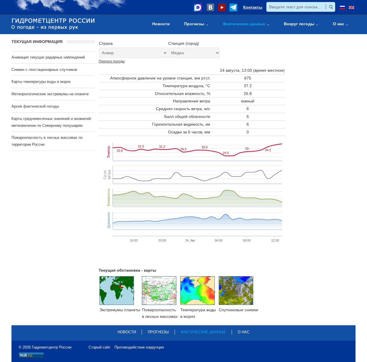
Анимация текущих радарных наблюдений (48, 57)
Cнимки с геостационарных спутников (44, 69)
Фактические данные (203, 332)
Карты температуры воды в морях (41, 81)
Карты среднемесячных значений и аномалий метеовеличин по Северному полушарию (51, 122)
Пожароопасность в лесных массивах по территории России (47, 141)
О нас (243, 332)
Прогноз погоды (112, 61)
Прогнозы (158, 332)
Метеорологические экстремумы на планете (50, 94)
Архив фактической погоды (35, 106)
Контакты (252, 7)
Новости (127, 332)
